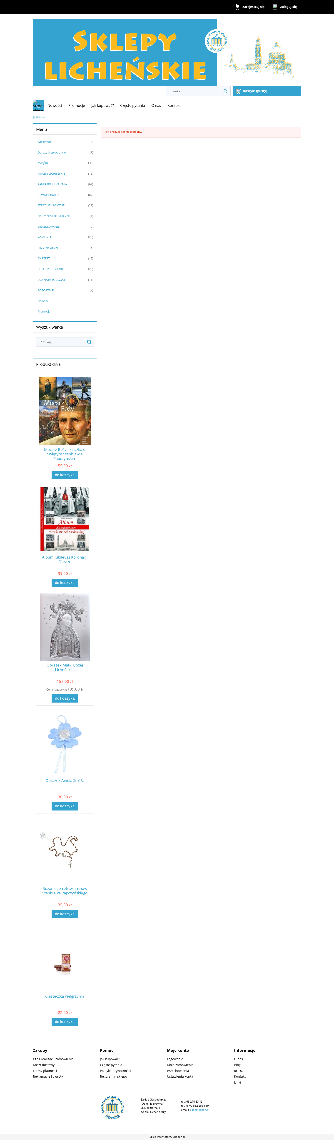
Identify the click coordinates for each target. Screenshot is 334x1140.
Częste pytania (111, 1065)
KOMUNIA (44, 237)
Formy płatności (45, 1071)
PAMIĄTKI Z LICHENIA (52, 184)
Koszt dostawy (44, 1065)
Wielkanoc (44, 142)
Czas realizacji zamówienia (53, 1059)
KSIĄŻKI (42, 163)
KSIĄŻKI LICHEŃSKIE (51, 173)
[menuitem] (54, 105)
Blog (237, 1065)
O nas (238, 1059)
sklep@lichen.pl (199, 1110)
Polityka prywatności (115, 1071)
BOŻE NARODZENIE (50, 269)
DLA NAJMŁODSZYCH (51, 280)
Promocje (43, 311)
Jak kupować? (110, 1059)
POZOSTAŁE (45, 290)
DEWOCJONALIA (48, 195)
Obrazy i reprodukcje (51, 152)
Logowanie (175, 1059)
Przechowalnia (178, 1071)
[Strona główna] (167, 50)
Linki (237, 1082)
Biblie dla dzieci (47, 248)
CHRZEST (43, 258)
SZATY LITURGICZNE (51, 205)
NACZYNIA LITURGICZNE (53, 216)
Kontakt (240, 1076)
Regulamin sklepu (113, 1076)
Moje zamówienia (180, 1065)
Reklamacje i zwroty (48, 1076)
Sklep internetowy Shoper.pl (167, 1137)
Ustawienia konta (180, 1076)
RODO (238, 1071)
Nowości (43, 301)
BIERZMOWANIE (48, 227)
